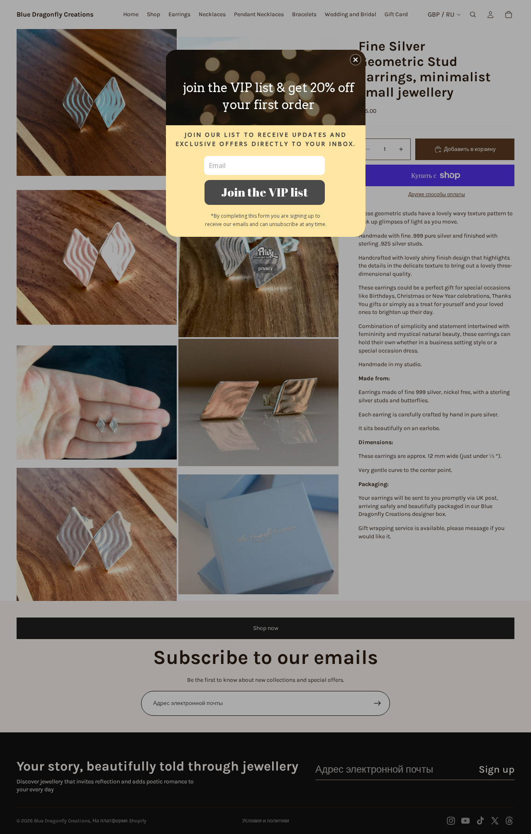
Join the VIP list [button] (264, 192)
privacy (265, 268)
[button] (355, 60)
